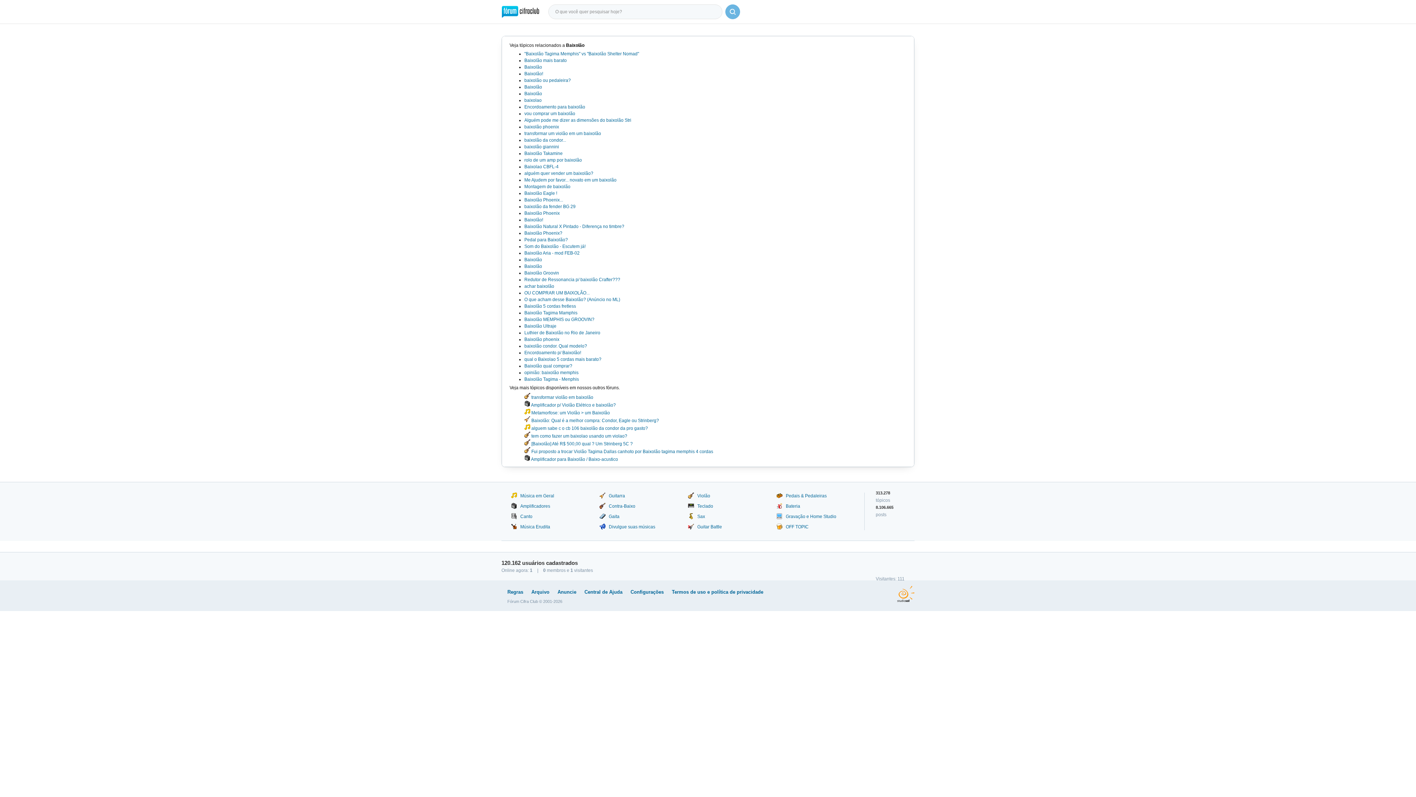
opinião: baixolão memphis (551, 372)
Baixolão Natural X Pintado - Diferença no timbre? (574, 226)
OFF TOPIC (797, 526)
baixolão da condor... (545, 140)
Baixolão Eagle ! (540, 193)
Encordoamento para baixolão (554, 107)
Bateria (793, 506)
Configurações (647, 592)
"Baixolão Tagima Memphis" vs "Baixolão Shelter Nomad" (581, 53)
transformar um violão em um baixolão (562, 133)
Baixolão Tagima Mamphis (550, 312)
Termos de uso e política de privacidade (717, 592)
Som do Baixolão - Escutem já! (555, 246)
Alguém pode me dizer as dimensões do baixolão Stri (577, 120)
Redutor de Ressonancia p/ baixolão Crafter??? (572, 279)
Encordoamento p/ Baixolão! (552, 352)
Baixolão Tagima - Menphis (551, 379)
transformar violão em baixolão (561, 397)
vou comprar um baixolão (549, 113)
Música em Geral (537, 495)
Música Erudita (535, 526)
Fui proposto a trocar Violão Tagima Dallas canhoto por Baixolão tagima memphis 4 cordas (621, 451)
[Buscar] (732, 11)
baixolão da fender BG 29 (550, 206)
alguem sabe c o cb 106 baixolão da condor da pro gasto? (589, 428)
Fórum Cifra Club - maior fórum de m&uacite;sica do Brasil (520, 12)
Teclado (705, 506)
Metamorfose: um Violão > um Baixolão (570, 412)
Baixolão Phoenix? (543, 233)
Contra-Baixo (622, 506)
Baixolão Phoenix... (543, 200)
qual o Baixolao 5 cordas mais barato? (562, 359)
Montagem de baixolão (547, 186)
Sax (701, 516)
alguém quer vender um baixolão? (558, 173)
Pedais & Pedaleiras (806, 495)
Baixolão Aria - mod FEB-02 (552, 253)
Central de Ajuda (603, 592)
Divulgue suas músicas (632, 526)
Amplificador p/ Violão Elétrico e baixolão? (573, 405)
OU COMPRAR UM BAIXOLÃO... (557, 293)
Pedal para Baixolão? (546, 239)
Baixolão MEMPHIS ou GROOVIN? (559, 319)
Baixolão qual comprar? (548, 366)
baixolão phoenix (541, 127)
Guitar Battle (709, 526)
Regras (515, 592)
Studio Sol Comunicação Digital (905, 594)
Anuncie (567, 592)
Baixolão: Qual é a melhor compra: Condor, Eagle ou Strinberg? (594, 420)
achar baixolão (539, 286)
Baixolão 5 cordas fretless (550, 306)
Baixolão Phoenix (542, 213)
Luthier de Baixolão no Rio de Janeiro (562, 332)
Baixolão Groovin (541, 273)
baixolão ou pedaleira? (547, 80)
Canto (526, 516)
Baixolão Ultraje (540, 326)
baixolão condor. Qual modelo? (555, 346)
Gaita (614, 516)
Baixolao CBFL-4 (541, 166)
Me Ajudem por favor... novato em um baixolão (570, 180)
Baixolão (533, 67)
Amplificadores (535, 506)
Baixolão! (533, 73)
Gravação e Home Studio (811, 516)
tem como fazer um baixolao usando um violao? (578, 436)
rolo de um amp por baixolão (553, 160)
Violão (703, 495)
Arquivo (540, 592)
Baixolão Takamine (543, 153)
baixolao (533, 100)
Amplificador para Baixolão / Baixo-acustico (574, 459)
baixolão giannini (541, 146)
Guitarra (617, 495)
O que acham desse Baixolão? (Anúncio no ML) (572, 299)
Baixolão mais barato (545, 60)
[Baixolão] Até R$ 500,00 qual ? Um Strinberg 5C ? (581, 443)
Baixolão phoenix (541, 339)
